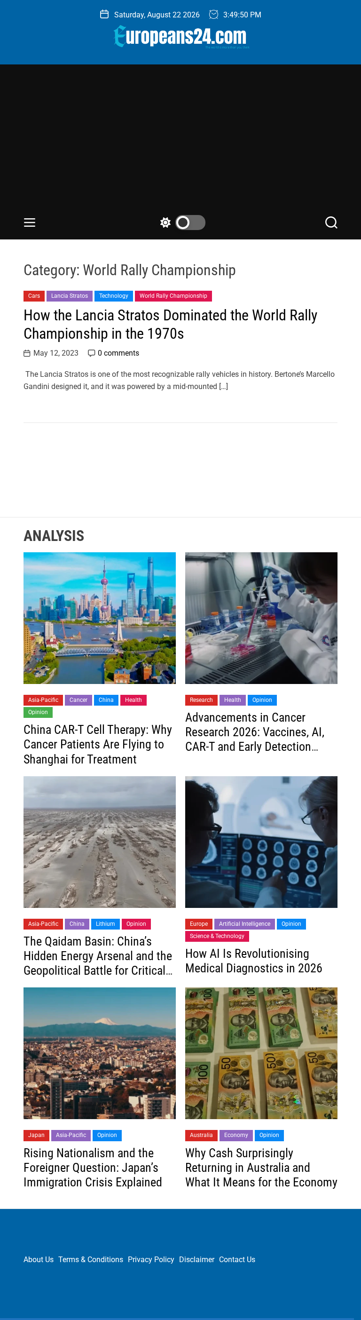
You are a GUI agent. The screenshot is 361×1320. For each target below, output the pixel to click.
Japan (36, 1135)
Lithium (105, 924)
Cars (34, 296)
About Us (39, 1259)
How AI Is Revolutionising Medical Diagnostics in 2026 (253, 960)
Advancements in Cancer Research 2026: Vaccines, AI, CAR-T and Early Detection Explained (254, 739)
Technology (113, 296)
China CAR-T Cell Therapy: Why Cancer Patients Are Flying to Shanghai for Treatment (98, 744)
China (106, 700)
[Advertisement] (180, 144)
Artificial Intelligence (244, 924)
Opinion (38, 712)
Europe (199, 924)
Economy (236, 1135)
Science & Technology (217, 936)
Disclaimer (196, 1259)
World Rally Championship (173, 296)
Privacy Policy (151, 1259)
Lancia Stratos (69, 296)
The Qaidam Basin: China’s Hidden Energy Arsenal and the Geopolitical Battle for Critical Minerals (98, 963)
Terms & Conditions (90, 1259)
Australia (201, 1135)
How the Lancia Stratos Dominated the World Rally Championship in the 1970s (170, 324)
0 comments (118, 353)
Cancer (78, 700)
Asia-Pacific (43, 700)
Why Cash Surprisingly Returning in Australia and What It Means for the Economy (261, 1167)
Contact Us (237, 1259)
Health (133, 700)
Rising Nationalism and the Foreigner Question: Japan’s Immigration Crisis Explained (93, 1167)
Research (201, 700)
